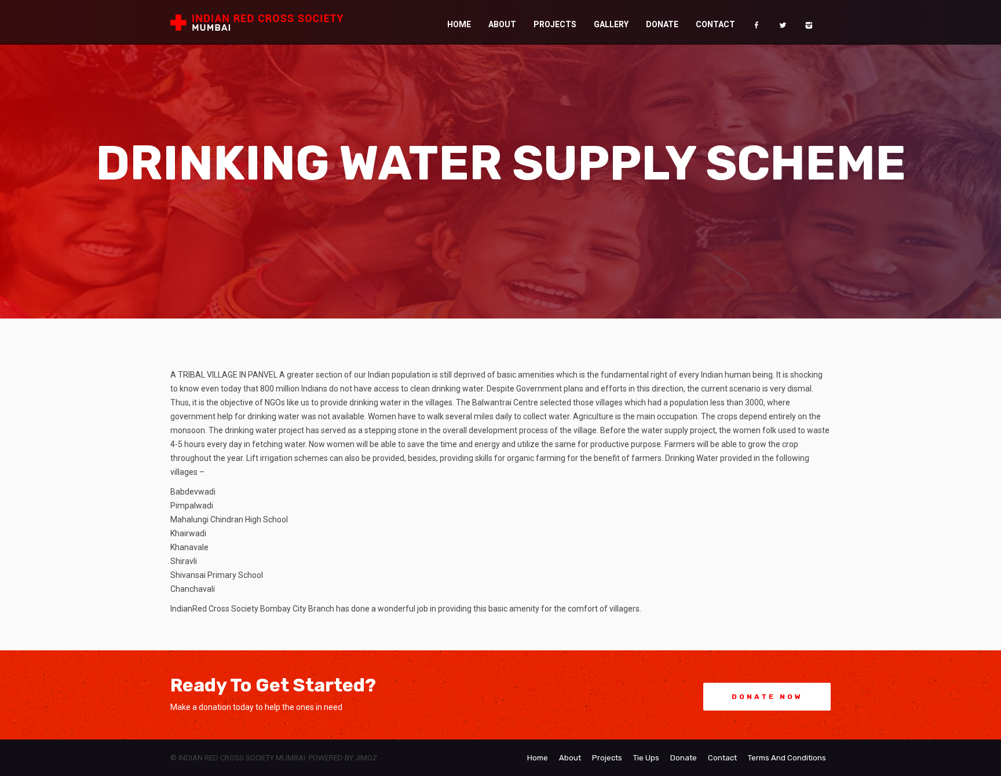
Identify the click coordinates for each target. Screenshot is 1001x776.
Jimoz (366, 757)
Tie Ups (646, 757)
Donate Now (767, 697)
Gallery (688, 22)
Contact (751, 22)
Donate (719, 22)
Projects (654, 22)
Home (596, 22)
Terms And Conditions (787, 757)
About (622, 22)
